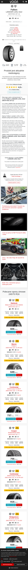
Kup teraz (19, 332)
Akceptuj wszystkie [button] (7, 564)
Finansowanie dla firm (11, 334)
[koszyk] (26, 1)
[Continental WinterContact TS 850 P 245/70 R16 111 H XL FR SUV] (14, 498)
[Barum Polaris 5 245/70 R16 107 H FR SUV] (14, 369)
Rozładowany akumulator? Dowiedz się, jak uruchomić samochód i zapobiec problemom (13, 207)
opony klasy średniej (15, 31)
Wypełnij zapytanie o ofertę (14, 182)
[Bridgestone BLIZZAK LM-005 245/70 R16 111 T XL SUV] (14, 542)
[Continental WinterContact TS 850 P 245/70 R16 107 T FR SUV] (14, 412)
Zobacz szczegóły (11, 332)
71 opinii (19, 524)
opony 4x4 (15, 33)
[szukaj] (23, 1)
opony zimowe (15, 30)
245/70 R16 (16, 29)
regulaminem (18, 167)
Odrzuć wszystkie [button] (21, 564)
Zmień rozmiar (8, 21)
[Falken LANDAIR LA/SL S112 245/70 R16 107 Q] (9, 53)
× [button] (26, 549)
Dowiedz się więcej (13, 556)
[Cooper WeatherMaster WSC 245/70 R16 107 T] (14, 456)
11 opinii (19, 352)
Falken (16, 27)
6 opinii (18, 438)
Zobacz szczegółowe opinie (14, 92)
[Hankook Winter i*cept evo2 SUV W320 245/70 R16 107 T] (14, 326)
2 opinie (18, 395)
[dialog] (14, 559)
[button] (14, 567)
